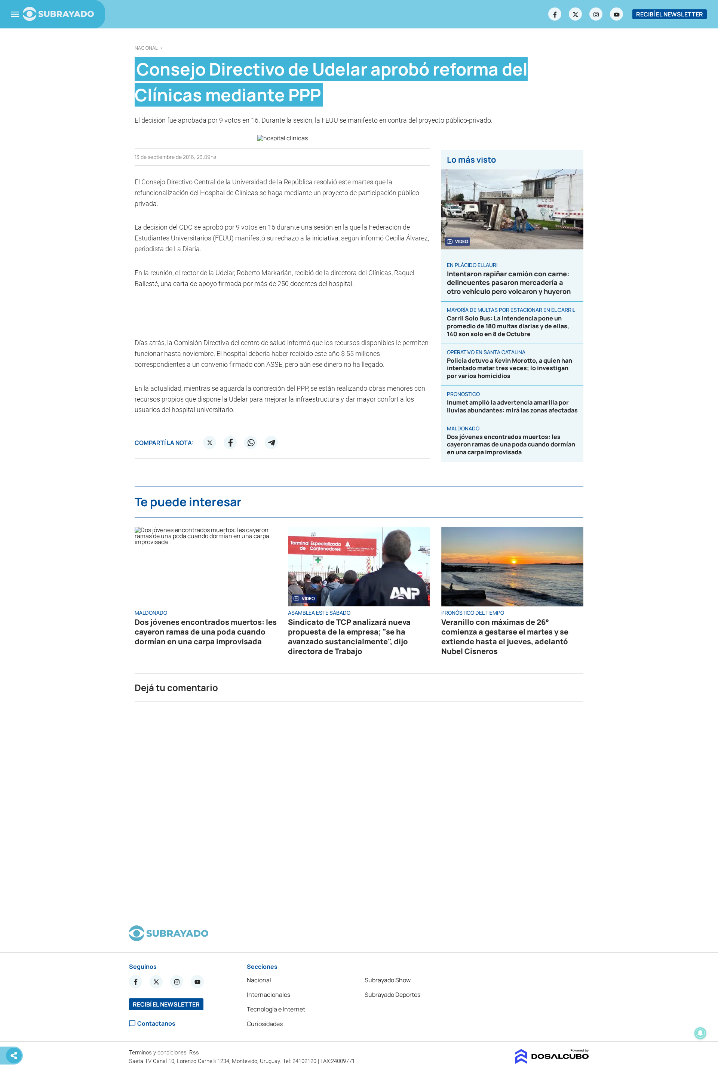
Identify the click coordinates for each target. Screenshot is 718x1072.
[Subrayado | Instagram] (596, 14)
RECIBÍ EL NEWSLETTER (669, 14)
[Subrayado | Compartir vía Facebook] (230, 442)
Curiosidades (265, 1024)
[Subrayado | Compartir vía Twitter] (209, 442)
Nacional (146, 48)
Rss (194, 1052)
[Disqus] (359, 804)
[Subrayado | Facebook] (555, 14)
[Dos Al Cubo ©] (552, 1061)
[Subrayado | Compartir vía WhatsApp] (250, 442)
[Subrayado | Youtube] (617, 14)
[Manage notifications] (700, 1033)
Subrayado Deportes (392, 994)
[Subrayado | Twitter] (576, 14)
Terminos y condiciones (158, 1052)
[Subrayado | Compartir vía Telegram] (271, 442)
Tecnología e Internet (276, 1009)
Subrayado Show (388, 980)
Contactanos (156, 1023)
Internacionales (268, 994)
